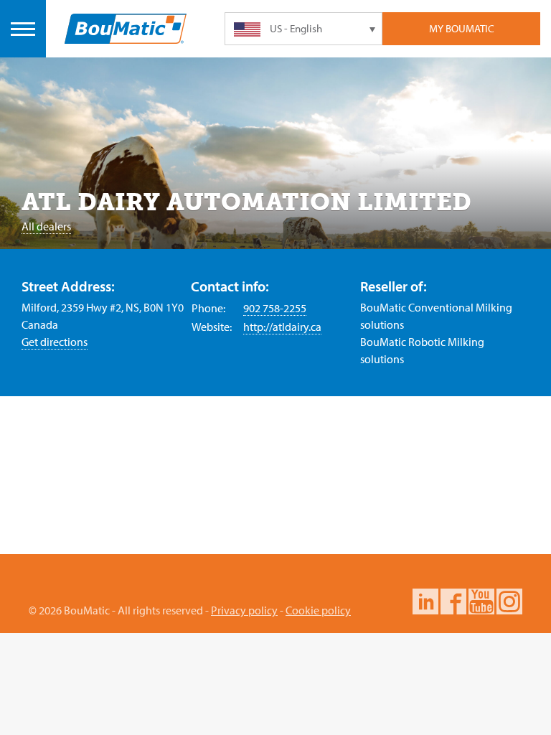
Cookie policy (318, 610)
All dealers (46, 226)
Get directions (55, 341)
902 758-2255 (274, 308)
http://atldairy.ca (282, 326)
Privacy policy (244, 610)
